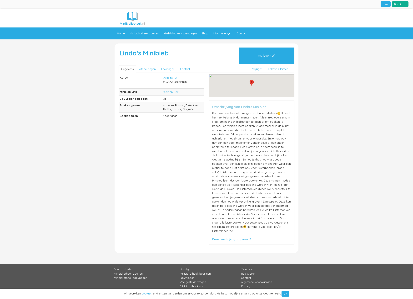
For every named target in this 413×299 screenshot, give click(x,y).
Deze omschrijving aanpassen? (231, 239)
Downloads (187, 277)
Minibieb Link (171, 92)
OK (285, 293)
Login (385, 4)
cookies (147, 293)
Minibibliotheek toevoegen (180, 33)
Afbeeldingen (147, 69)
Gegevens (127, 69)
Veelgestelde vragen (193, 282)
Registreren (400, 4)
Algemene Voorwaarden (256, 282)
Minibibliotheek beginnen (195, 273)
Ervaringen (168, 69)
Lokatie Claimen (278, 69)
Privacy (245, 286)
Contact (242, 33)
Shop (205, 33)
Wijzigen (257, 69)
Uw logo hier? (266, 55)
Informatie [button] (219, 33)
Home (121, 33)
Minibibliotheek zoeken (144, 33)
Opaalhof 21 (170, 77)
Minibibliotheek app (192, 286)
